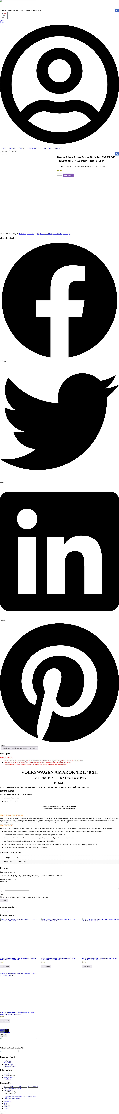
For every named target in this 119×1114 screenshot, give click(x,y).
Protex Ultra (30, 234)
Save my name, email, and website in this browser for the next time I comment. (25, 897)
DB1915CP (48, 234)
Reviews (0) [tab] (33, 748)
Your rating (4, 879)
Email (2, 894)
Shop (20, 148)
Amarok (42, 234)
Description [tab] (6, 748)
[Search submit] (117, 10)
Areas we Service (33, 148)
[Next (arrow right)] (2, 1113)
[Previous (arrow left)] (0, 1113)
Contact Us (47, 148)
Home (3, 148)
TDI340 (59, 234)
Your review (4, 881)
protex (55, 234)
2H (38, 234)
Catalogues (58, 148)
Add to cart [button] (5, 966)
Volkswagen (66, 234)
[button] (59, 301)
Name (2, 891)
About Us (12, 148)
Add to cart (68, 175)
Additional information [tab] (19, 748)
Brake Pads (22, 234)
